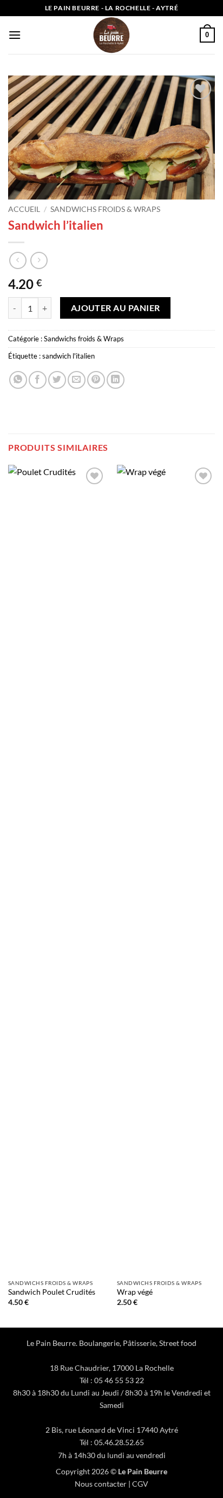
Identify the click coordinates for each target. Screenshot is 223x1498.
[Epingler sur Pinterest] (96, 380)
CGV (140, 1483)
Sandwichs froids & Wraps (105, 209)
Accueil (24, 209)
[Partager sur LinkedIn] (115, 380)
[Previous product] (38, 260)
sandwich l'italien (68, 356)
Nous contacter (101, 1483)
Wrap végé (135, 1292)
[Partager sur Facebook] (38, 380)
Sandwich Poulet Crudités (51, 1292)
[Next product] (17, 260)
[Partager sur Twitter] (57, 380)
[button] (14, 35)
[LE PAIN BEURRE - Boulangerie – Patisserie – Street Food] (111, 35)
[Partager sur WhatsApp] (18, 380)
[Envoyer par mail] (77, 380)
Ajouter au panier (115, 308)
